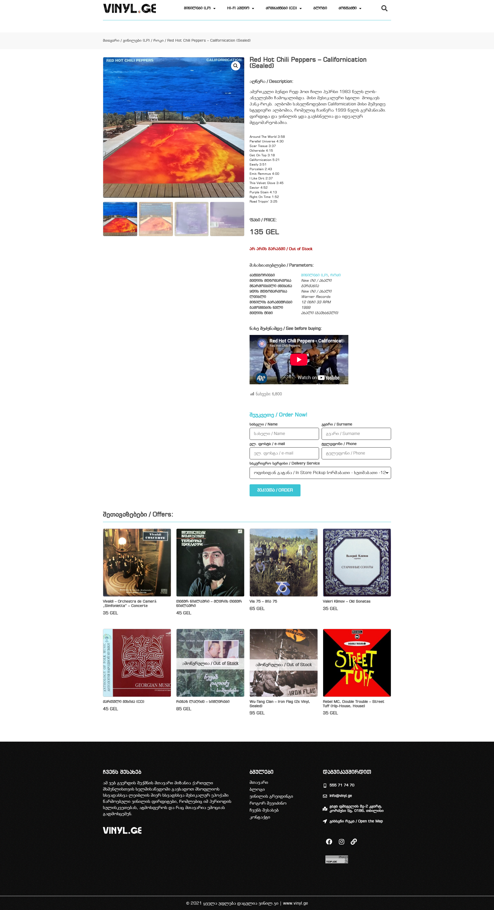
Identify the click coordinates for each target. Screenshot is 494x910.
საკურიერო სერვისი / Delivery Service (285, 464)
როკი (158, 41)
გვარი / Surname (337, 424)
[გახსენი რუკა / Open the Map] (325, 821)
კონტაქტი (348, 8)
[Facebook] (329, 841)
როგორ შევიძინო (268, 803)
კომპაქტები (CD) (281, 8)
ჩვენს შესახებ (264, 810)
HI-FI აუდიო (238, 8)
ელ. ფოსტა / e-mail (267, 444)
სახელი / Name (264, 424)
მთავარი (111, 41)
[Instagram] (341, 841)
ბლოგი (320, 8)
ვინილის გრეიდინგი (271, 796)
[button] (384, 8)
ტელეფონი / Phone (339, 444)
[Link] (354, 841)
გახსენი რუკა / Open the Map (356, 821)
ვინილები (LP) (197, 8)
